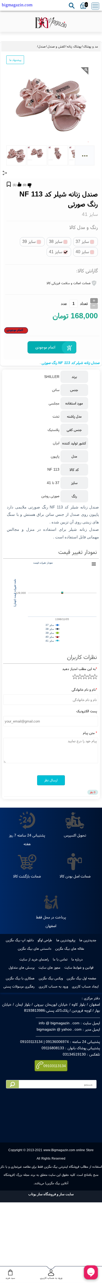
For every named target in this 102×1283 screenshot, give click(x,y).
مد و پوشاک (90, 46)
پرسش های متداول (22, 967)
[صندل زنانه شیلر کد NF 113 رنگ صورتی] (51, 23)
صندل (42, 46)
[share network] (4, 172)
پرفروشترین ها (65, 940)
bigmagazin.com (17, 4)
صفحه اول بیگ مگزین (81, 978)
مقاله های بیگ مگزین (69, 948)
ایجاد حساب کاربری (85, 986)
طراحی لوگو (45, 940)
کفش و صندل (56, 46)
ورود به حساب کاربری (53, 986)
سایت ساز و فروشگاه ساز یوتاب (51, 1194)
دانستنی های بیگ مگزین (34, 948)
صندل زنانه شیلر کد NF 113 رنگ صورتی (70, 362)
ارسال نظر (51, 780)
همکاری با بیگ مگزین (20, 978)
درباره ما (77, 959)
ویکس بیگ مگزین (51, 978)
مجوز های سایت (49, 967)
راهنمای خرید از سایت (34, 959)
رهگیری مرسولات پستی (19, 986)
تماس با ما (60, 959)
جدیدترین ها (87, 940)
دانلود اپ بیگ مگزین (20, 940)
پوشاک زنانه (74, 46)
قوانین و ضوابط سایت (78, 967)
